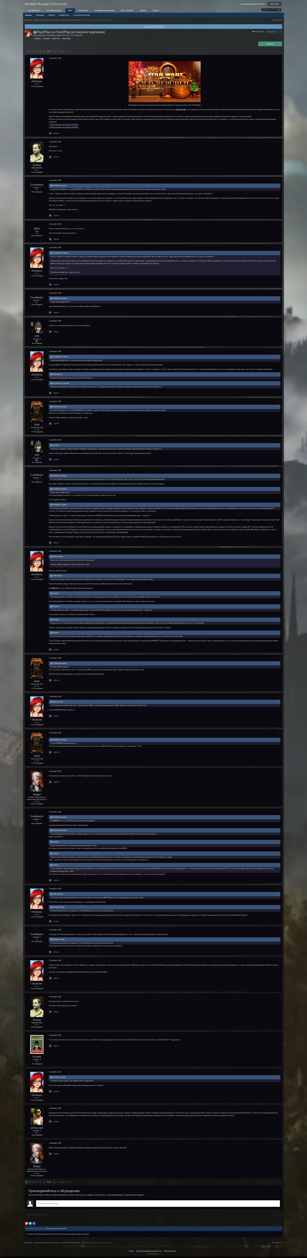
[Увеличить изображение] (165, 82)
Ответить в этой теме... (49, 1203)
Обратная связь (170, 1251)
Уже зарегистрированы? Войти (252, 4)
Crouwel (36, 1056)
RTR (37, 336)
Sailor (37, 228)
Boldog (37, 165)
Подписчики (271, 32)
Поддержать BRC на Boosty (154, 26)
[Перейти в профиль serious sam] (37, 1116)
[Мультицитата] (50, 133)
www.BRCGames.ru (54, 10)
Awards (156, 10)
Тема (131, 1251)
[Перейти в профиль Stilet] (36, 411)
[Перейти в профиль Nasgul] (36, 781)
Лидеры (143, 10)
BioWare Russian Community (46, 4)
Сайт (70, 10)
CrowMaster (36, 184)
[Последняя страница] (54, 51)
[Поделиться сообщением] (279, 58)
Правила (51, 15)
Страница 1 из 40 (64, 51)
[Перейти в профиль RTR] (37, 327)
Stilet (37, 424)
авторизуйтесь (100, 1195)
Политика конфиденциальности (149, 1251)
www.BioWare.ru (34, 10)
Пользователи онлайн (81, 15)
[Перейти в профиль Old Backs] (28, 33)
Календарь (40, 15)
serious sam (36, 1127)
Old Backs (42, 35)
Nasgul (37, 794)
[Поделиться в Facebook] (34, 1223)
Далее (49, 51)
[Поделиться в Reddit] (26, 1223)
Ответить (270, 44)
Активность (83, 10)
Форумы (28, 15)
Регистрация (274, 4)
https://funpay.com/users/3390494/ (64, 127)
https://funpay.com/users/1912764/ (64, 125)
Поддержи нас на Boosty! (104, 10)
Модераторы (64, 15)
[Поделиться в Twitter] (30, 1223)
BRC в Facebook (127, 10)
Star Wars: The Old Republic (72, 35)
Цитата (56, 133)
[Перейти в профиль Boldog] (36, 152)
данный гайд (180, 109)
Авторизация (259, 31)
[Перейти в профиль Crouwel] (36, 1044)
